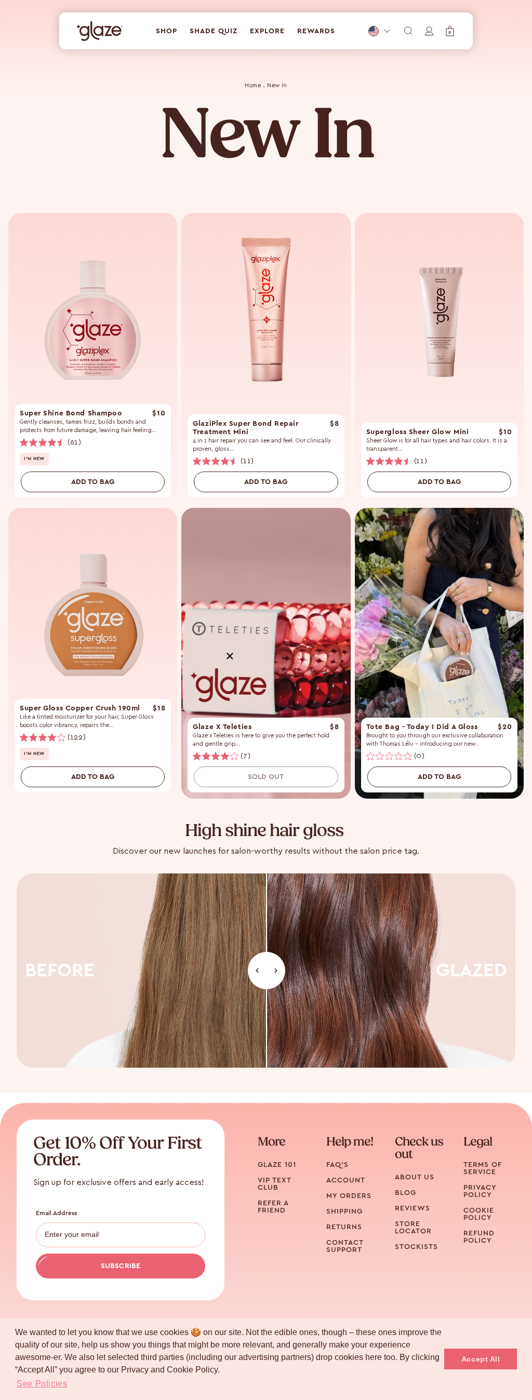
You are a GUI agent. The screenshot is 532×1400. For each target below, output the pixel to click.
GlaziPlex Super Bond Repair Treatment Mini (245, 428)
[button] (450, 30)
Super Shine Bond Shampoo (71, 413)
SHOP (166, 31)
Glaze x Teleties (222, 727)
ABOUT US (414, 1177)
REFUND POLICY (479, 1237)
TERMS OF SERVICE (482, 1168)
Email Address (56, 1213)
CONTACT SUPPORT (344, 1246)
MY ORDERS (348, 1196)
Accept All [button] (480, 1359)
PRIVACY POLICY (479, 1191)
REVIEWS (412, 1208)
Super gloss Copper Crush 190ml (80, 708)
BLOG (405, 1192)
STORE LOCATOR (413, 1227)
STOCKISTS (416, 1246)
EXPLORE (267, 31)
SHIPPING (344, 1211)
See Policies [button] (42, 1383)
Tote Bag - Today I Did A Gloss (422, 727)
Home (253, 85)
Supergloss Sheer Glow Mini (417, 432)
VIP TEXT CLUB (274, 1184)
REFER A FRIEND (273, 1207)
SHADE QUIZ (213, 31)
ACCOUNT (345, 1180)
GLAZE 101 (277, 1164)
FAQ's (337, 1164)
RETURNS (344, 1227)
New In (277, 85)
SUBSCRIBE (120, 1266)
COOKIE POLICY (478, 1214)
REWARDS (316, 31)
